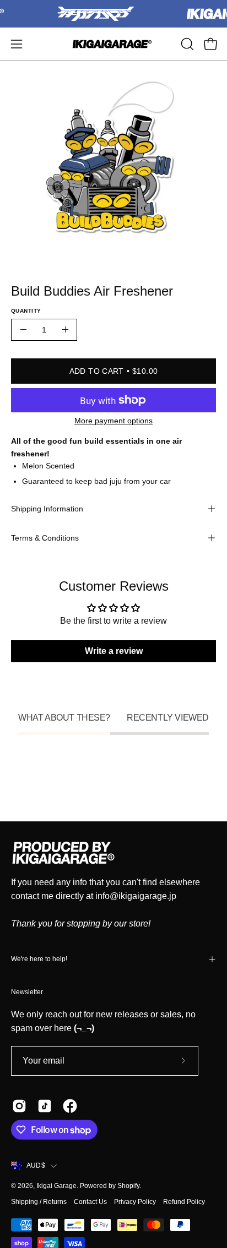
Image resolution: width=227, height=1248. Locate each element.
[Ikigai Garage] (113, 44)
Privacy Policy (135, 1202)
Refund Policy (184, 1202)
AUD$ (35, 1165)
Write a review (114, 651)
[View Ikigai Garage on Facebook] (70, 1106)
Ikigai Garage (56, 1186)
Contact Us (90, 1202)
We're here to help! (39, 959)
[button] (186, 44)
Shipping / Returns (39, 1202)
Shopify (128, 1186)
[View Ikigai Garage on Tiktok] (44, 1106)
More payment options (113, 421)
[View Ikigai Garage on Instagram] (19, 1106)
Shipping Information (47, 508)
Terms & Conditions (45, 537)
